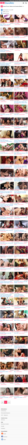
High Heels (8, 65)
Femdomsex (2, 64)
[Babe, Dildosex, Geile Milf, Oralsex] (7, 18)
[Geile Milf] (7, 121)
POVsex (15, 204)
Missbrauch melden (5, 424)
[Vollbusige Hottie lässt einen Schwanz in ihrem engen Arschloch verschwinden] (7, 211)
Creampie (25, 140)
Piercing (6, 37)
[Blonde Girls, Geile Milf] (21, 250)
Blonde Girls (11, 88)
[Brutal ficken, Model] (7, 365)
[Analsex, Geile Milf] (7, 147)
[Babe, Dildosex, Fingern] (21, 83)
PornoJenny (25, 100)
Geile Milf (8, 24)
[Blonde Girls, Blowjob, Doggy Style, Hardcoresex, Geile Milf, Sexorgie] (7, 160)
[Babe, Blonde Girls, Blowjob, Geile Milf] (21, 147)
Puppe (6, 243)
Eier (15, 102)
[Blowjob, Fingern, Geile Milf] (7, 327)
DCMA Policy (3, 410)
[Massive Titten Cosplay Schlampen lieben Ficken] (21, 237)
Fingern (22, 88)
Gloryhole (16, 231)
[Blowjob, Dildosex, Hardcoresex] (21, 121)
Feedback (3, 428)
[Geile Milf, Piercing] (7, 31)
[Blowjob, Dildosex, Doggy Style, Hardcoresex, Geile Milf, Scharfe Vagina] (21, 160)
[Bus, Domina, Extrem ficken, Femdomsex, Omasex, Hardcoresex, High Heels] (7, 57)
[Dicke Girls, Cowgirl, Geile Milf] (7, 340)
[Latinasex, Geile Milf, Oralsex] (21, 57)
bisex (20, 101)
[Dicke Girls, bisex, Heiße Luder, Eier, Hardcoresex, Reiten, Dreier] (21, 95)
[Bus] (21, 365)
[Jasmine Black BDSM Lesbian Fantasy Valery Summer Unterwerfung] (7, 314)
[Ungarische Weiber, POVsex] (21, 301)
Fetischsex (5, 295)
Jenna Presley (20, 204)
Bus (18, 37)
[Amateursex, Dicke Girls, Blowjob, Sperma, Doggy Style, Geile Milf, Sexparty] (7, 198)
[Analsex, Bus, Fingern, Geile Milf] (21, 211)
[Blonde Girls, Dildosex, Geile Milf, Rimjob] (21, 275)
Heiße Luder (23, 101)
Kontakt (2, 426)
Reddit (4, 433)
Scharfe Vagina (9, 141)
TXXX (12, 36)
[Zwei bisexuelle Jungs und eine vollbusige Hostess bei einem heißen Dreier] (21, 327)
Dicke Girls (6, 88)
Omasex (7, 64)
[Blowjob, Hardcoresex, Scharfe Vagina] (7, 70)
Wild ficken (16, 359)
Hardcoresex (6, 50)
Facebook (5, 436)
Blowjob (15, 37)
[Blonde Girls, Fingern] (21, 391)
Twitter (4, 439)
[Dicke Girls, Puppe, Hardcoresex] (7, 237)
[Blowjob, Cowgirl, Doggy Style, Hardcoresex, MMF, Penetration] (21, 70)
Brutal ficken (6, 178)
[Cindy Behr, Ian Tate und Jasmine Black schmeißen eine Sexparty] (21, 134)
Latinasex (16, 63)
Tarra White (8, 90)
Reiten (23, 102)
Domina (3, 63)
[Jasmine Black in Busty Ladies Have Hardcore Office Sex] (7, 250)
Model (7, 371)
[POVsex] (21, 198)
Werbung (3, 419)
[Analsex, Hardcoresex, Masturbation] (7, 44)
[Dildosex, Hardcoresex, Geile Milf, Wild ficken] (21, 353)
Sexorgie (7, 114)
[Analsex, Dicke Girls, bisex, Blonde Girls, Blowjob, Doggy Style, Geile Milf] (21, 173)
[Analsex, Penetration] (7, 391)
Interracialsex (21, 231)
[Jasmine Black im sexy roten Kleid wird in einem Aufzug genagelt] (21, 378)
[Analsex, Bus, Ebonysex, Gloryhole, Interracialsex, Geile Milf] (21, 224)
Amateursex (2, 204)
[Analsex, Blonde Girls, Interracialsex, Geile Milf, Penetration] (21, 288)
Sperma (1, 205)
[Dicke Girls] (21, 108)
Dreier (26, 102)
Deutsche (9, 295)
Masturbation (2, 51)
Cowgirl (19, 76)
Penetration (24, 77)
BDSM (4, 320)
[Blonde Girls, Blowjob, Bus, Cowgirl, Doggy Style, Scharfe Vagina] (21, 340)
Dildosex (4, 24)
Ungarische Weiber (18, 307)
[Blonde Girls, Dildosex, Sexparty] (21, 263)
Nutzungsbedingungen (5, 412)
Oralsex (1, 25)
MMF (21, 77)
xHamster (12, 23)
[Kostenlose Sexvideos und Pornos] (7, 2)
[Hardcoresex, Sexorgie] (7, 108)
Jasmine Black (6, 25)
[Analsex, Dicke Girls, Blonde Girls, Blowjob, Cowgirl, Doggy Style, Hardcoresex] (7, 83)
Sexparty (24, 141)
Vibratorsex (4, 218)
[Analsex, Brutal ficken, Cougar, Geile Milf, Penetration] (7, 173)
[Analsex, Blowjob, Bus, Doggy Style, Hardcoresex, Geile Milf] (21, 185)
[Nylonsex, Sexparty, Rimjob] (7, 263)
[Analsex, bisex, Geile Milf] (7, 301)
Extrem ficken (8, 63)
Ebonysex (16, 141)
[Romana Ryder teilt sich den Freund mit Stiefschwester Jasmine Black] (21, 314)
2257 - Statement (4, 415)
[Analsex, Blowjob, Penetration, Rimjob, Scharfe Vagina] (7, 275)
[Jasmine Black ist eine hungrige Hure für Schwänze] (7, 134)
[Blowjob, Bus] (21, 31)
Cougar (10, 178)
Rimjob (9, 268)
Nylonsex (2, 268)
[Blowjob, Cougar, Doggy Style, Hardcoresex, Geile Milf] (7, 185)
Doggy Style (23, 76)
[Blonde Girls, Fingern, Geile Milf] (7, 224)
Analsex (1, 50)
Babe (1, 24)
